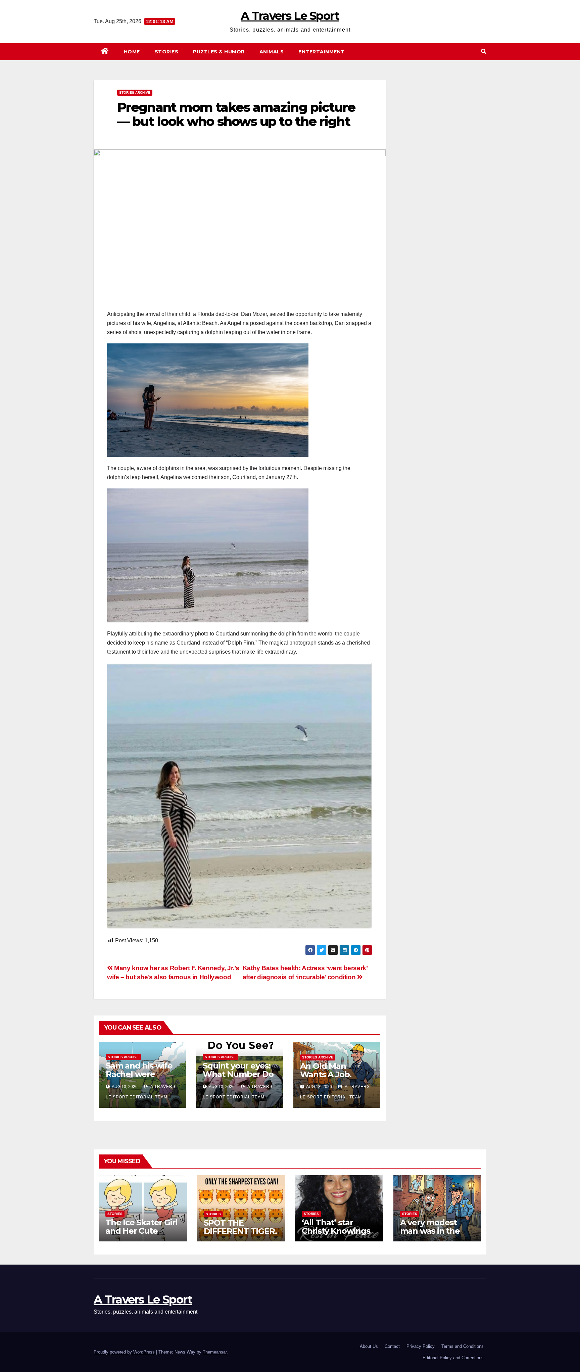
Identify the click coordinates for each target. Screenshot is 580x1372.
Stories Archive (134, 92)
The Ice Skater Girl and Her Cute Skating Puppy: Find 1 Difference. (141, 1235)
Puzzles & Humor (219, 52)
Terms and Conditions (462, 1346)
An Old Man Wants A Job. (326, 1070)
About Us (369, 1346)
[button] (483, 51)
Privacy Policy (420, 1346)
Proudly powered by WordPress (125, 1352)
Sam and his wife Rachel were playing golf (139, 1074)
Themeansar (215, 1352)
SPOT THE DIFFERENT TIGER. (240, 1227)
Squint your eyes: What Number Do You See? (238, 1074)
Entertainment (321, 52)
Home (132, 52)
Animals (271, 52)
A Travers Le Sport (290, 16)
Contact (392, 1346)
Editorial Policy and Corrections (453, 1357)
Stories (167, 52)
